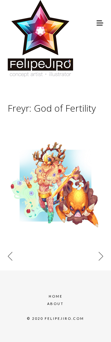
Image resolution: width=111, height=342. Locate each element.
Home (56, 296)
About (55, 304)
